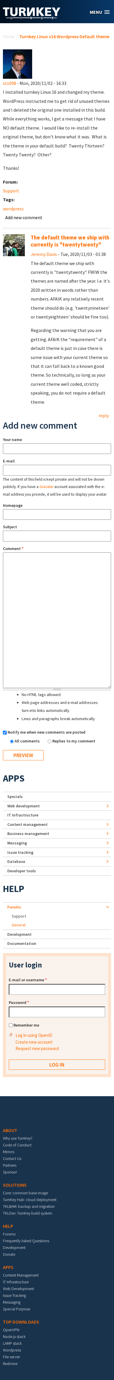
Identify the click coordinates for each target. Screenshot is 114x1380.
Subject (10, 526)
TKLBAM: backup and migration (29, 1206)
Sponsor (10, 1172)
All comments (28, 741)
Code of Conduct (17, 1145)
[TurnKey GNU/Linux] (32, 17)
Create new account (34, 1042)
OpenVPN (11, 1329)
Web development (23, 806)
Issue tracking (20, 852)
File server (11, 1356)
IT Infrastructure (22, 815)
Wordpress (12, 1350)
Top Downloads (21, 1322)
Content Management (21, 1275)
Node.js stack (14, 1336)
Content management (27, 824)
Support (11, 191)
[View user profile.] (17, 63)
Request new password (37, 1048)
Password (19, 1002)
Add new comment (23, 217)
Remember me (26, 1025)
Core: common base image (25, 1192)
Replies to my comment (73, 741)
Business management (28, 833)
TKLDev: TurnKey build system (27, 1213)
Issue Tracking (14, 1295)
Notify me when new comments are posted (46, 732)
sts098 (9, 83)
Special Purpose (16, 1309)
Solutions (15, 1185)
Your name (12, 439)
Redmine (10, 1363)
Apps (14, 778)
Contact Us (12, 1158)
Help (13, 889)
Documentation (21, 943)
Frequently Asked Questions (26, 1240)
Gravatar (46, 486)
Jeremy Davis (44, 254)
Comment (13, 548)
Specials (15, 796)
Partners (9, 1165)
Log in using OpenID (33, 1035)
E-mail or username (28, 979)
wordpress (13, 209)
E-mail (9, 461)
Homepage (13, 505)
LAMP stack (12, 1343)
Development (19, 934)
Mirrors (8, 1151)
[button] (100, 12)
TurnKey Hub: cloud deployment (29, 1199)
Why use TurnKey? (17, 1138)
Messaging (17, 843)
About (10, 1130)
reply (104, 415)
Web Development (18, 1288)
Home (9, 36)
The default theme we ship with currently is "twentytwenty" (70, 241)
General (18, 925)
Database (16, 861)
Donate (9, 1254)
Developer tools (21, 870)
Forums (14, 907)
